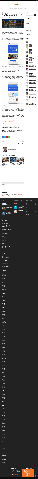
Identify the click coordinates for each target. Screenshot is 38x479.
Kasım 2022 (3, 335)
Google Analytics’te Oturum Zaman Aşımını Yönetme (6, 143)
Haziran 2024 (4, 308)
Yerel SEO (3, 266)
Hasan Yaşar (31, 72)
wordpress (4, 265)
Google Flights (16, 31)
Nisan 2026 (3, 278)
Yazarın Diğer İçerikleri (12, 155)
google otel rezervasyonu (5, 131)
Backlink (6, 220)
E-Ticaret (27, 20)
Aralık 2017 (3, 416)
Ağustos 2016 (4, 438)
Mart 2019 (3, 395)
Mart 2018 (3, 412)
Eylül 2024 (3, 304)
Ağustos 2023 (4, 322)
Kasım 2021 (3, 351)
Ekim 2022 (3, 336)
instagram (4, 253)
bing (8, 220)
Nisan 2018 (3, 411)
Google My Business (6, 242)
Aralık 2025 (3, 283)
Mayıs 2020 (3, 376)
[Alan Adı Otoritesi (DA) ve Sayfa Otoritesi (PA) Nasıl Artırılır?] (20, 159)
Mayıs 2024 (3, 310)
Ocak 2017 (3, 431)
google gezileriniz (19, 130)
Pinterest (7, 257)
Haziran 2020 (4, 375)
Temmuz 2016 (4, 440)
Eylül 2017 (3, 420)
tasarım (10, 263)
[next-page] (3, 167)
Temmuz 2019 (4, 390)
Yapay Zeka (28, 34)
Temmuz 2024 (4, 307)
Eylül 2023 (3, 321)
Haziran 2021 (4, 358)
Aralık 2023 (3, 317)
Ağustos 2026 (4, 272)
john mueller (5, 256)
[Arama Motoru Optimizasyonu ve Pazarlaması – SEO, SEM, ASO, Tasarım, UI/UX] (19, 4)
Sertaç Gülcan (31, 92)
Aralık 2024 (3, 300)
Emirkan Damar (31, 58)
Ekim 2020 (3, 369)
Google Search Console (6, 247)
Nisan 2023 (3, 328)
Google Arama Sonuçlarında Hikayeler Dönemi (19, 143)
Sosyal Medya (20, 8)
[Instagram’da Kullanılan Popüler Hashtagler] (15, 207)
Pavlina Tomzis (31, 65)
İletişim (32, 8)
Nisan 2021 (3, 361)
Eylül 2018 (3, 404)
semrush (3, 260)
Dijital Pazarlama (5, 221)
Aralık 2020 (3, 366)
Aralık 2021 (3, 350)
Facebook (4, 225)
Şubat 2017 (3, 430)
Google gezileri (14, 130)
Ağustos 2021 (4, 355)
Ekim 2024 (3, 303)
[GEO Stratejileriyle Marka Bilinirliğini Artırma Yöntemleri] (13, 159)
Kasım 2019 (3, 384)
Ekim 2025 (3, 286)
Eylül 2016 (3, 437)
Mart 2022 (3, 346)
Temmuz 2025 (4, 290)
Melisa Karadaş (31, 68)
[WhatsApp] (9, 137)
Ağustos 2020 (4, 372)
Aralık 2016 (3, 433)
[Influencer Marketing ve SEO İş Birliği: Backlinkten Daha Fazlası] (5, 159)
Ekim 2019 (3, 386)
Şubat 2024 (3, 314)
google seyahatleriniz (12, 131)
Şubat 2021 (3, 364)
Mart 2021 (3, 362)
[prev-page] (2, 167)
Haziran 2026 (4, 275)
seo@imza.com (15, 474)
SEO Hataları (7, 262)
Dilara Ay (30, 51)
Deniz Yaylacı (31, 54)
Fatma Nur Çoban (32, 82)
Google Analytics (5, 233)
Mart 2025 (3, 296)
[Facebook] (33, 0)
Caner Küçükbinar (5, 17)
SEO (6, 8)
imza (6, 478)
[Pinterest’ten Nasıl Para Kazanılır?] (15, 211)
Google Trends (4, 250)
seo (6, 260)
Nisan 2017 (3, 427)
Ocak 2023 (3, 332)
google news (3, 243)
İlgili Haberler (5, 155)
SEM (8, 8)
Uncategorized (28, 30)
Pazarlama (11, 8)
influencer (8, 250)
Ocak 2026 (3, 282)
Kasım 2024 (3, 301)
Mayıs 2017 (3, 426)
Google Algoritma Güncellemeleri (6, 229)
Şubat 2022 (3, 347)
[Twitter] (36, 0)
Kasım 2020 (3, 368)
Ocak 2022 (3, 348)
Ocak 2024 (3, 315)
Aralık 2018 (3, 400)
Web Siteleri (28, 31)
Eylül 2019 (3, 387)
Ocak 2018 (3, 415)
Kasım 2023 (3, 318)
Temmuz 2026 (4, 274)
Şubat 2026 (3, 281)
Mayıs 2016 (3, 442)
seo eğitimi (4, 262)
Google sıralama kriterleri (6, 248)
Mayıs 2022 (3, 343)
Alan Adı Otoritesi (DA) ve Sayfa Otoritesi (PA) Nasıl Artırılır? (20, 163)
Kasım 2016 (3, 434)
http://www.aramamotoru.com (12, 149)
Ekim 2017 (3, 419)
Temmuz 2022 (4, 340)
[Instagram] (35, 0)
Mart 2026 (3, 279)
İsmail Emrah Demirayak (31, 41)
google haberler (4, 240)
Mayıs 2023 (3, 326)
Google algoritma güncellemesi (5, 231)
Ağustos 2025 (4, 289)
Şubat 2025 (3, 297)
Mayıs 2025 (3, 293)
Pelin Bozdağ (31, 89)
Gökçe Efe (30, 96)
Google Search (5, 244)
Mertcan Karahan (32, 103)
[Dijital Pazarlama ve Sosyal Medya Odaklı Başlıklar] (4, 204)
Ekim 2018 (3, 402)
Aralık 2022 (3, 333)
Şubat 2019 (3, 397)
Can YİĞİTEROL (31, 61)
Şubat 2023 (3, 330)
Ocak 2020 (3, 382)
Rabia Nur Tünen (32, 79)
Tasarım (15, 8)
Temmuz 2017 (4, 423)
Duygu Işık (30, 44)
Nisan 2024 (3, 311)
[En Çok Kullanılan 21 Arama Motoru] (15, 203)
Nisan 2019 (3, 394)
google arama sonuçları (5, 236)
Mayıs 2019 (3, 393)
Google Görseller (4, 237)
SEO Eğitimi (28, 8)
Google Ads (4, 226)
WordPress (27, 33)
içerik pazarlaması (4, 254)
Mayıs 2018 (3, 409)
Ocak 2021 (3, 365)
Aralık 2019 (3, 383)
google (6, 130)
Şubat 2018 (3, 413)
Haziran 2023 (4, 325)
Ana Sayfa (3, 10)
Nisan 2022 (3, 344)
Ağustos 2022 (4, 339)
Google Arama (6, 234)
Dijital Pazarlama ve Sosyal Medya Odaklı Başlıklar (9, 204)
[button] (37, 8)
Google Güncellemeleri (6, 239)
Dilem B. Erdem (31, 99)
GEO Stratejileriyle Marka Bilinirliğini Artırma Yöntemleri (12, 163)
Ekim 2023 (3, 319)
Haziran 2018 (4, 408)
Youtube (7, 266)
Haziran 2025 (4, 292)
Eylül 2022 (3, 337)
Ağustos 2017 (4, 422)
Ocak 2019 (3, 398)
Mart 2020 (3, 379)
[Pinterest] (7, 137)
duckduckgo (3, 223)
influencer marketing (4, 251)
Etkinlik (24, 8)
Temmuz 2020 (4, 373)
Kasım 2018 (3, 401)
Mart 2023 (3, 329)
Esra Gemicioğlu (31, 75)
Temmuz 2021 (4, 357)
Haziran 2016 (4, 441)
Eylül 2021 (3, 354)
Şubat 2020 (3, 380)
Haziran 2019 (4, 391)
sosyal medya (5, 263)
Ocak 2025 (3, 299)
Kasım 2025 (3, 285)
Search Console (7, 258)
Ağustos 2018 (4, 405)
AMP (3, 220)
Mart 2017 (3, 429)
